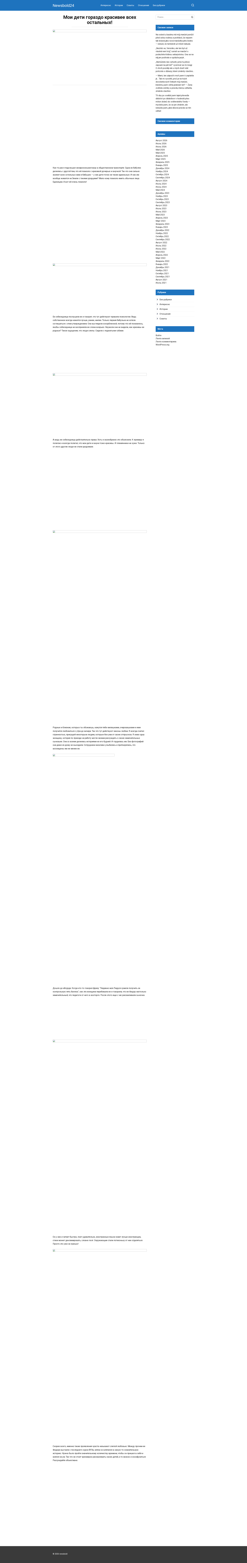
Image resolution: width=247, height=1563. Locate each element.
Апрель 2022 (162, 255)
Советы (130, 5)
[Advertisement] (100, 107)
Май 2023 (160, 215)
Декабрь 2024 (162, 168)
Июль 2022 (161, 245)
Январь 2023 (162, 227)
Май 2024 (160, 190)
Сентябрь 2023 (163, 202)
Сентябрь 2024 (163, 177)
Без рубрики (159, 5)
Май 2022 (160, 252)
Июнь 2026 (161, 146)
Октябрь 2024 (162, 174)
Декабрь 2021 (162, 267)
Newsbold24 (63, 5)
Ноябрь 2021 (162, 270)
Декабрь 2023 (162, 193)
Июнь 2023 (161, 211)
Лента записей (163, 338)
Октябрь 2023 (162, 199)
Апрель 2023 (162, 218)
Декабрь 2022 (162, 230)
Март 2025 (161, 159)
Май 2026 (160, 150)
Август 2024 (161, 180)
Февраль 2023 (162, 224)
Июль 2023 (161, 208)
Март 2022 (161, 258)
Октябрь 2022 (162, 236)
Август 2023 (161, 205)
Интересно (106, 5)
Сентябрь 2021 (163, 276)
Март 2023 (161, 221)
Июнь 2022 (161, 249)
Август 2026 (161, 140)
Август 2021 (161, 279)
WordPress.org (162, 344)
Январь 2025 (162, 165)
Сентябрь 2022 (163, 239)
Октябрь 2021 (162, 273)
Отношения (143, 5)
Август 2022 (161, 242)
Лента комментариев (166, 341)
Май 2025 (160, 153)
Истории (119, 5)
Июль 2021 (161, 283)
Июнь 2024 (161, 187)
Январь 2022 (162, 264)
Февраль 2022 (162, 261)
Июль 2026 (161, 143)
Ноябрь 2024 (162, 171)
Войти (158, 335)
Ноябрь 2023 (162, 196)
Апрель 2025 (162, 156)
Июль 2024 (161, 184)
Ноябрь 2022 (162, 233)
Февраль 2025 (162, 162)
